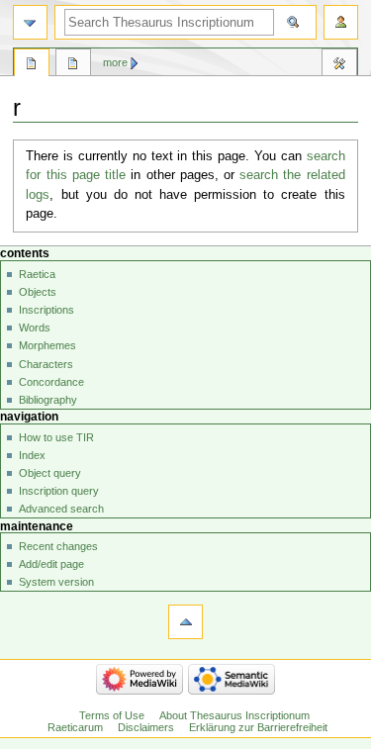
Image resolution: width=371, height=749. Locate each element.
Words (34, 327)
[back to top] (185, 622)
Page (31, 65)
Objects (37, 292)
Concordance (51, 382)
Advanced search (61, 509)
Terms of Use (111, 715)
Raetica (37, 274)
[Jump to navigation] (30, 22)
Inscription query (59, 491)
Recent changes (58, 546)
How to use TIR (56, 437)
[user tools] (341, 22)
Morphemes (47, 345)
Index (32, 455)
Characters (46, 364)
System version (56, 582)
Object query (50, 473)
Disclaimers (146, 727)
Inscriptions (46, 310)
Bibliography (48, 400)
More (115, 62)
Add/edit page (51, 564)
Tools (339, 65)
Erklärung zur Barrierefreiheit (258, 727)
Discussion (73, 65)
